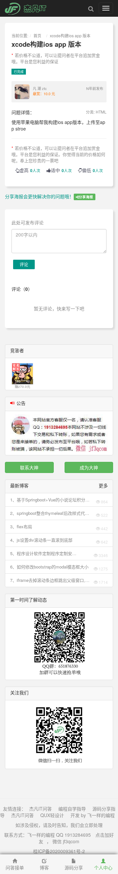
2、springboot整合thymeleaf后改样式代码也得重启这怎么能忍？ (49, 513)
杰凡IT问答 (40, 808)
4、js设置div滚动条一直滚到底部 (41, 540)
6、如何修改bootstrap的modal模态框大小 (49, 567)
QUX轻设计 (52, 815)
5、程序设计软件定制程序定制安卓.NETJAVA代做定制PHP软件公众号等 (48, 553)
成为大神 (89, 467)
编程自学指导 (72, 808)
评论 (24, 264)
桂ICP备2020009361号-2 (59, 851)
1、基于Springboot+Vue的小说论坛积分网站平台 (49, 500)
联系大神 (29, 467)
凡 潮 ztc (40, 88)
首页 (37, 35)
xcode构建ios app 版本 (70, 35)
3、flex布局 (21, 526)
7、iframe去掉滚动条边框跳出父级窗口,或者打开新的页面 (49, 580)
